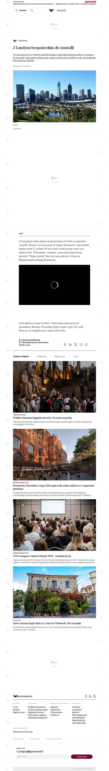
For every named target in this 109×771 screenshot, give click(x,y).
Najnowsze (59, 356)
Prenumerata (56, 712)
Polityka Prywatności (36, 707)
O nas (15, 707)
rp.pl (21, 233)
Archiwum (55, 715)
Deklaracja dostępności (37, 718)
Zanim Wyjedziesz (19, 415)
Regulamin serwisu (36, 712)
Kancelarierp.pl (78, 718)
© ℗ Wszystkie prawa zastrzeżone (34, 342)
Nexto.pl (75, 712)
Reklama (54, 707)
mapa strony (18, 739)
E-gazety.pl (77, 710)
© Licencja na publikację (29, 340)
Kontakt (16, 710)
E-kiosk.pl (76, 707)
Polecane (41, 356)
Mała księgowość (79, 715)
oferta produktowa (54, 739)
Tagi (75, 356)
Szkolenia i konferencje (23, 732)
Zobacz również (21, 356)
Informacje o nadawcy (37, 715)
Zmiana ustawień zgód (37, 710)
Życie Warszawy (79, 723)
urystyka (61, 10)
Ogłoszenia (55, 710)
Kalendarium (35, 739)
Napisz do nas (19, 712)
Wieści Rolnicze (78, 720)
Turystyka (22, 41)
